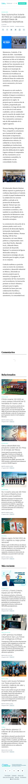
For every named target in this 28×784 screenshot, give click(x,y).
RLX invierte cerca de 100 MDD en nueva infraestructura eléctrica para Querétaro (13, 494)
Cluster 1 (4, 24)
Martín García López (7, 420)
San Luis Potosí (5, 632)
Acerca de (20, 775)
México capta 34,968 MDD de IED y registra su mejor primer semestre (13, 540)
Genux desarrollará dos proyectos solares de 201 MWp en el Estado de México (13, 447)
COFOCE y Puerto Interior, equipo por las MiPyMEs (11, 591)
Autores (17, 777)
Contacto (14, 775)
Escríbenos (23, 777)
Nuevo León (4, 397)
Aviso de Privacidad (8, 777)
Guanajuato (5, 588)
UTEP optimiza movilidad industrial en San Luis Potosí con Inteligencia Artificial (12, 637)
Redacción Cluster (6, 609)
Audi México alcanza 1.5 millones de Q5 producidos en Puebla (13, 731)
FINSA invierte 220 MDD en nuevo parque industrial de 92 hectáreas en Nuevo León (13, 401)
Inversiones (4, 12)
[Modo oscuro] (14, 3)
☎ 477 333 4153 (14, 779)
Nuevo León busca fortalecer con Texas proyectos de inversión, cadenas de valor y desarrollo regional (13, 684)
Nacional (4, 535)
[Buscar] (16, 3)
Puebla (3, 727)
